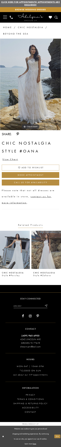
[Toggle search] (56, 17)
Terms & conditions (30, 399)
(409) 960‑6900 (30, 335)
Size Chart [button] (10, 159)
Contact (30, 412)
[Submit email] (46, 305)
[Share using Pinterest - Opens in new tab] (18, 134)
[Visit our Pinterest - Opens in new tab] (38, 316)
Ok (57, 436)
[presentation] (15, 250)
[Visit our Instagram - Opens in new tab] (30, 316)
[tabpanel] (30, 84)
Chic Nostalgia (31, 27)
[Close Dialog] (3, 436)
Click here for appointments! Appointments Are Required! (30, 3)
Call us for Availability (30, 182)
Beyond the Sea (16, 33)
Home (7, 27)
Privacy (30, 394)
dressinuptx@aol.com (30, 346)
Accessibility (30, 407)
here (34, 444)
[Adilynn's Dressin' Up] (30, 17)
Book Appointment (31, 175)
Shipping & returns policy (30, 403)
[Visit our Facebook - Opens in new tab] (23, 316)
